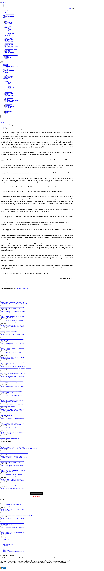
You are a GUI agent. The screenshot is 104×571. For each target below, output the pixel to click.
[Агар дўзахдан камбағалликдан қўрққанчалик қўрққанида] (12, 372)
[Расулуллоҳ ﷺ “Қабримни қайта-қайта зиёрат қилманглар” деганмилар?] (12, 366)
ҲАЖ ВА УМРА (11, 87)
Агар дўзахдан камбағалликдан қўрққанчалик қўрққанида (12, 373)
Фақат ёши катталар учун (5, 387)
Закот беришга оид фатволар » (22, 288)
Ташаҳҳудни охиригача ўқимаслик (7, 406)
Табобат (4, 549)
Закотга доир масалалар (5, 528)
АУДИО (6, 75)
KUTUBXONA (8, 107)
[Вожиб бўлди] (12, 395)
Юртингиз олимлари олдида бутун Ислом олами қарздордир (13, 419)
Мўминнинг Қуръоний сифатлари (7, 363)
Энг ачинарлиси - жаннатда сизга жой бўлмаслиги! (10, 424)
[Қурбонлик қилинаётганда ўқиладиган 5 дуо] (12, 436)
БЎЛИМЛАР (5, 78)
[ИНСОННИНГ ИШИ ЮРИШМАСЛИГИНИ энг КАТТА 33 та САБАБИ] (12, 302)
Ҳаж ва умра (5, 545)
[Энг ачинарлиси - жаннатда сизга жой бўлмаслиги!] (12, 423)
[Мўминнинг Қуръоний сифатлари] (12, 362)
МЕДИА (4, 71)
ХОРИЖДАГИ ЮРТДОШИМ (11, 102)
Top (1, 570)
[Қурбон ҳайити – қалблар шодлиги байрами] (12, 427)
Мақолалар (5, 69)
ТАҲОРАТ (10, 82)
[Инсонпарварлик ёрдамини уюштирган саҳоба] (12, 307)
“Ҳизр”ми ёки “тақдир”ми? (5, 312)
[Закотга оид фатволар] (12, 504)
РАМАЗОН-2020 (8, 104)
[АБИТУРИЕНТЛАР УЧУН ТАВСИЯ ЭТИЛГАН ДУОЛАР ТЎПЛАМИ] (12, 456)
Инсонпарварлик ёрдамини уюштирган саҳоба (10, 308)
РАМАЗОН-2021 (8, 105)
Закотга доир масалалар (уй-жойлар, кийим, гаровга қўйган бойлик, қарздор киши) (17, 515)
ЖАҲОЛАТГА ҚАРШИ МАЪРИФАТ (10, 109)
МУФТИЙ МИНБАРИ (9, 106)
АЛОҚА (6, 94)
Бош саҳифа (5, 64)
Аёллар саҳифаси (6, 550)
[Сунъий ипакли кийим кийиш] (12, 414)
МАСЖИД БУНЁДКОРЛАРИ (11, 90)
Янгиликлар (5, 65)
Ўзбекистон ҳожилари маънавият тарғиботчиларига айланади (13, 322)
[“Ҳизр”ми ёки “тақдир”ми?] (12, 311)
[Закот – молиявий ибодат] (12, 532)
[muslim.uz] (3, 2)
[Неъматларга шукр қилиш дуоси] (12, 357)
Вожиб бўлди (3, 396)
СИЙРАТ (9, 74)
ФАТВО (7, 81)
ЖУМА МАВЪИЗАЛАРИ (10, 70)
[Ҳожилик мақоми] (12, 339)
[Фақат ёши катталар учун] (12, 386)
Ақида (4, 542)
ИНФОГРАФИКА (8, 111)
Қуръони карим (6, 539)
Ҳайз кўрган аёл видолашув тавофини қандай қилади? (11, 410)
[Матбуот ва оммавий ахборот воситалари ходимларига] (12, 325)
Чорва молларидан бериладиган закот (8, 519)
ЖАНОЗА (9, 88)
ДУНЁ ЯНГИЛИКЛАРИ (9, 68)
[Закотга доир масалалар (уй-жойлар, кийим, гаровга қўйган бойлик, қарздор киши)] (12, 514)
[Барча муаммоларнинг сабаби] (12, 391)
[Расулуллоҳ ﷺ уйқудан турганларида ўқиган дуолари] (12, 381)
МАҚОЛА (7, 110)
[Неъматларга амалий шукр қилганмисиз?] (12, 400)
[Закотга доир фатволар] (12, 509)
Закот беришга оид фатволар (6, 524)
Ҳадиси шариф (6, 540)
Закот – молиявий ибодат (5, 533)
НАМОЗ (9, 83)
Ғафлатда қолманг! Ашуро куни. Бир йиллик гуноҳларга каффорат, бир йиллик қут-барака (18, 448)
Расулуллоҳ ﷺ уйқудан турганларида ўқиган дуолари (11, 382)
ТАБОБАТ (7, 89)
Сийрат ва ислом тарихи (8, 544)
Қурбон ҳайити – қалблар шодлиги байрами (9, 429)
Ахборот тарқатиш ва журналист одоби (8, 331)
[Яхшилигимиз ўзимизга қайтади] (12, 316)
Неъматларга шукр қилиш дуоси (7, 358)
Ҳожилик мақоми (4, 340)
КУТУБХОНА (8, 80)
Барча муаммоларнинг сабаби (6, 392)
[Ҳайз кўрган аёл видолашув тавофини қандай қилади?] (12, 409)
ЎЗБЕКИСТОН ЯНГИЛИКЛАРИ (11, 66)
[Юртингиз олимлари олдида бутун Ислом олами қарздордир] (12, 418)
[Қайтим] (12, 352)
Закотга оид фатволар (5, 506)
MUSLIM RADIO (8, 77)
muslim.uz (5, 127)
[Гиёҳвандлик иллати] (12, 334)
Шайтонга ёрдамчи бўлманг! (6, 377)
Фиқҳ (4, 543)
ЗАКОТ (9, 86)
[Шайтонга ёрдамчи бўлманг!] (12, 376)
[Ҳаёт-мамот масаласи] (12, 348)
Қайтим (2, 354)
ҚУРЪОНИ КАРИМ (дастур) (11, 95)
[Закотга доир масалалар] (12, 527)
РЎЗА (9, 84)
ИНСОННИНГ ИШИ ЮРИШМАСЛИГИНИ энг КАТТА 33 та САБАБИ (14, 303)
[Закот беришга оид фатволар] (12, 523)
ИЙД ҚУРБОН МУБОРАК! (5, 433)
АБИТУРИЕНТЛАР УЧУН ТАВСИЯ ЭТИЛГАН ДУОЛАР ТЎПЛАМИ (13, 457)
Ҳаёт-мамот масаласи (5, 349)
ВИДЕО (6, 112)
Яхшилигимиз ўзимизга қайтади (6, 317)
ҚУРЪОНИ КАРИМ (9, 96)
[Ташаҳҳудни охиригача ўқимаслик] (12, 404)
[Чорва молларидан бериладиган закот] (12, 518)
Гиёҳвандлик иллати (4, 335)
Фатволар (5, 548)
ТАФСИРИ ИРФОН (9, 101)
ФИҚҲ (6, 99)
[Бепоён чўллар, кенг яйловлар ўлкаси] (12, 343)
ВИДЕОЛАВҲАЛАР (9, 72)
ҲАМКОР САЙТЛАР (9, 93)
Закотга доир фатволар (5, 510)
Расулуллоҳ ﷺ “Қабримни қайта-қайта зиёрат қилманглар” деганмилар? (15, 368)
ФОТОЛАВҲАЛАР (9, 76)
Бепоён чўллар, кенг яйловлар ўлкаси (8, 344)
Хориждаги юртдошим (7, 552)
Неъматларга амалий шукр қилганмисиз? (8, 401)
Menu (2, 62)
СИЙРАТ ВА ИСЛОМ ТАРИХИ (11, 100)
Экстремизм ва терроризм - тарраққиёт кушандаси (13, 551)
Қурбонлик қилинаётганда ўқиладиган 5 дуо (9, 438)
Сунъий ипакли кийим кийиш (6, 415)
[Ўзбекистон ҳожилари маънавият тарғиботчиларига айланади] (12, 320)
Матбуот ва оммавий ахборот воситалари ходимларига (12, 326)
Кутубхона (5, 546)
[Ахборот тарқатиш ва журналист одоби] (12, 329)
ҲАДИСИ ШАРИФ (9, 98)
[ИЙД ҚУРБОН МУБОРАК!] (12, 432)
